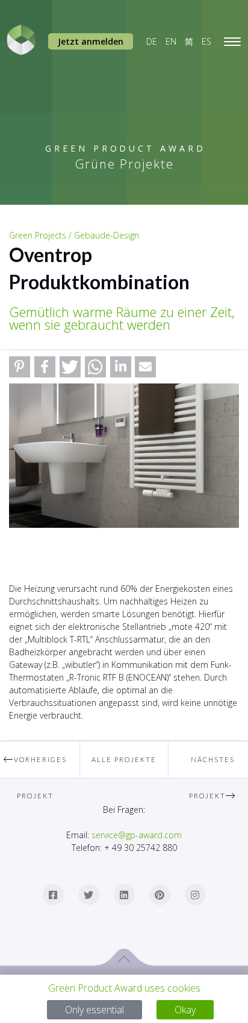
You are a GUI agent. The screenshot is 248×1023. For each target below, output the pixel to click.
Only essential (94, 1009)
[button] (19, 366)
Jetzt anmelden (90, 41)
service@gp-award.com (136, 835)
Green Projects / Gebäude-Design (74, 235)
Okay (185, 1009)
